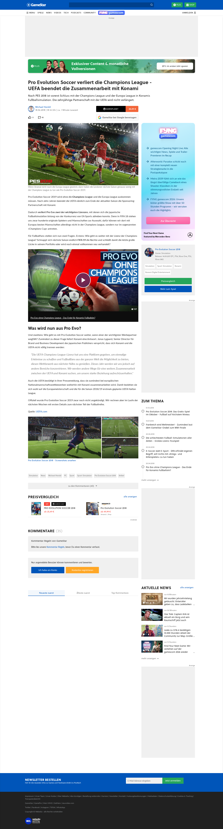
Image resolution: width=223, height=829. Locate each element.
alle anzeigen (130, 496)
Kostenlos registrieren (82, 570)
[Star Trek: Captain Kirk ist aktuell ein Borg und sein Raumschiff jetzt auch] (152, 615)
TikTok (52, 807)
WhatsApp (61, 807)
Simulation (33, 475)
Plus (178, 4)
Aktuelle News (156, 587)
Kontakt (122, 796)
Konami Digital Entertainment (157, 272)
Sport (72, 475)
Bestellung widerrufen (91, 796)
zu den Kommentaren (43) (81, 485)
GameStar (29, 803)
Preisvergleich (43, 497)
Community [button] (90, 12)
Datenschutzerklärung (167, 796)
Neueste (46, 592)
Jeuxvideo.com (68, 803)
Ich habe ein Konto (48, 570)
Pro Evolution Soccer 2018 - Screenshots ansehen (52, 460)
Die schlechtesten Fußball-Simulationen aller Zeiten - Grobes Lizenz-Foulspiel (169, 439)
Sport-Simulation (84, 475)
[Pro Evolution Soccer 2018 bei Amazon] (92, 508)
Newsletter (113, 796)
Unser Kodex (51, 796)
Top (120, 592)
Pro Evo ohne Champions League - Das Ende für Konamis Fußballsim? (168, 469)
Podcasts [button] (76, 12)
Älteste (83, 592)
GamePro (38, 803)
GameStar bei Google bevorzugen (119, 117)
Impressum (29, 796)
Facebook (36, 807)
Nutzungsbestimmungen (136, 796)
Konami (178, 266)
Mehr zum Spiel (168, 289)
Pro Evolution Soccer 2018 (105, 475)
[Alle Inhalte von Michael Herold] (31, 109)
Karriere (105, 796)
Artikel (121, 475)
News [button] (49, 12)
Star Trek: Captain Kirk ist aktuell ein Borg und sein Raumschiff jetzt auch (177, 617)
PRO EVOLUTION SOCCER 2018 (59, 508)
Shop (191, 4)
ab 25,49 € (49, 511)
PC (65, 475)
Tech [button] (66, 12)
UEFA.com (41, 411)
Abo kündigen (75, 796)
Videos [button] (57, 12)
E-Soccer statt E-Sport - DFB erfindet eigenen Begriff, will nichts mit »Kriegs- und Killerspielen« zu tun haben (169, 454)
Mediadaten (152, 796)
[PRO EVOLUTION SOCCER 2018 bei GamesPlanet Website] (36, 508)
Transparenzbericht (32, 799)
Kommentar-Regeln (55, 546)
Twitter (27, 807)
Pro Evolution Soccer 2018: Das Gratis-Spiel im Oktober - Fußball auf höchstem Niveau (168, 413)
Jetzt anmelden (173, 780)
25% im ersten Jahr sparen (175, 66)
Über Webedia (63, 796)
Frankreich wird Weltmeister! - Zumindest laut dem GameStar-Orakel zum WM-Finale (169, 426)
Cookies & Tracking (185, 796)
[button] (30, 13)
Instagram (45, 807)
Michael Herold (43, 107)
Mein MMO (47, 803)
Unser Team (39, 796)
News (43, 475)
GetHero (57, 803)
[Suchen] (151, 4)
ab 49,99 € (106, 511)
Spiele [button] (40, 12)
